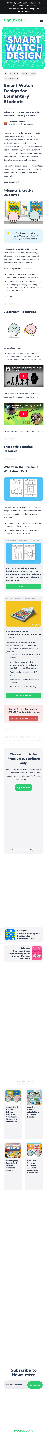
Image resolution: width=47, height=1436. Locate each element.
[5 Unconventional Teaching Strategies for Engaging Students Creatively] (23, 953)
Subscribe (35, 1385)
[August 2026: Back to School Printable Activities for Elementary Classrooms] (13, 1113)
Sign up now (23, 787)
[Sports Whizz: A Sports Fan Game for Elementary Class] (23, 934)
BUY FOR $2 (23, 587)
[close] (44, 7)
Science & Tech (28, 73)
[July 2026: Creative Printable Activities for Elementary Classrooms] (34, 1166)
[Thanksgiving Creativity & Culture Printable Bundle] (13, 1166)
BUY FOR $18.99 (23, 695)
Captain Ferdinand (17, 122)
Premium (14, 73)
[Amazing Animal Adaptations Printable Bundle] (34, 1113)
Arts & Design (11, 78)
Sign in (32, 850)
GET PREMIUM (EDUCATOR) (23, 718)
